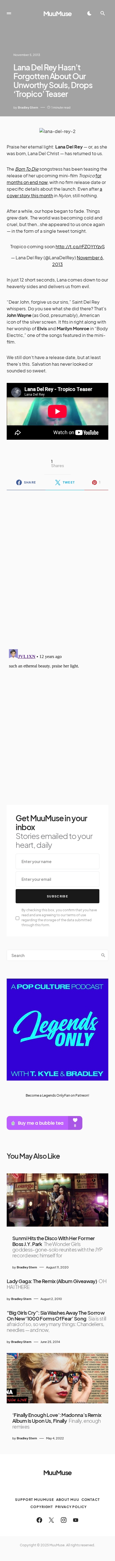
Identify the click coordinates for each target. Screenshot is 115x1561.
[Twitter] (51, 1520)
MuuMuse (57, 13)
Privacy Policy (71, 1507)
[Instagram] (63, 1520)
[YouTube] (75, 1520)
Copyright (41, 1507)
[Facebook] (39, 1520)
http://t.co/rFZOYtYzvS (80, 246)
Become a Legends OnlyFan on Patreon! (57, 1095)
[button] (9, 13)
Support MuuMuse (34, 1500)
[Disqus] (57, 566)
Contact (91, 1500)
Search (103, 955)
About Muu (67, 1500)
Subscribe (57, 896)
